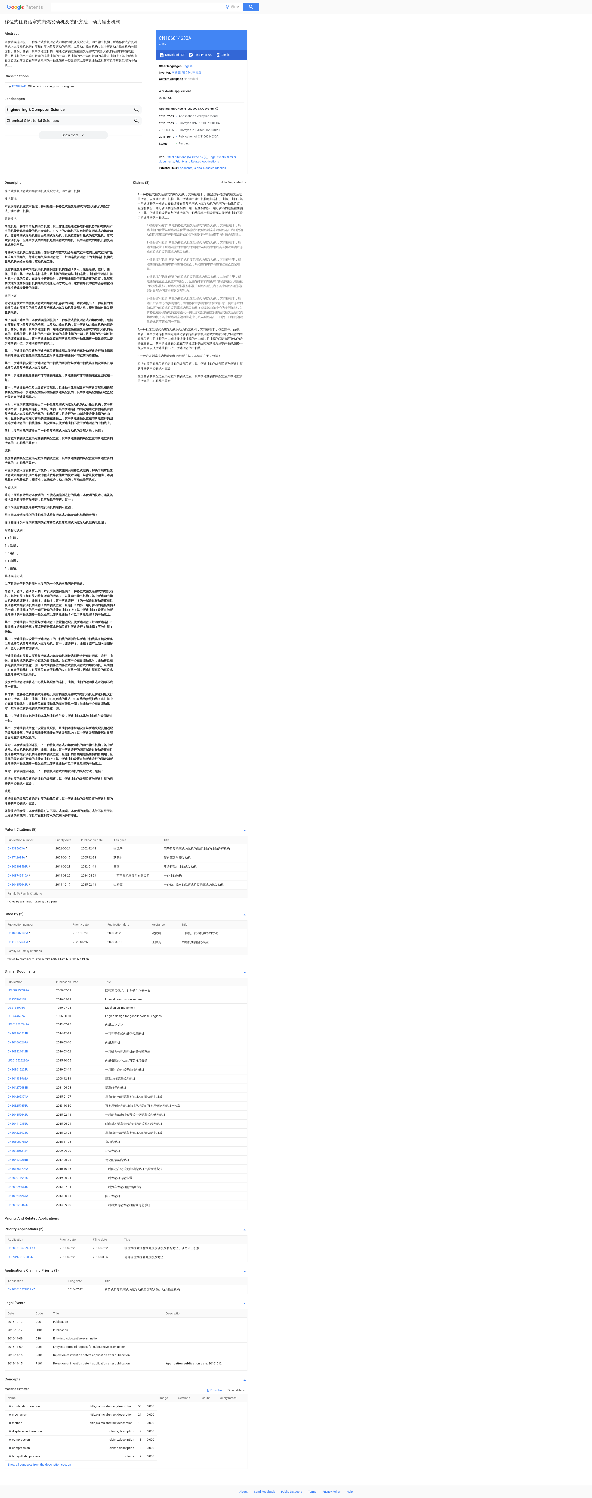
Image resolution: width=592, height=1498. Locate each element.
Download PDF (174, 54)
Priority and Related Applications (197, 161)
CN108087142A (18, 933)
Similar (226, 54)
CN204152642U (18, 884)
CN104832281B (18, 1159)
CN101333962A (18, 1078)
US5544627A (16, 1016)
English (188, 66)
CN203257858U (18, 1105)
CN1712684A (17, 857)
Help (350, 1491)
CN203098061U (18, 1187)
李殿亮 (176, 72)
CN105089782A (18, 1141)
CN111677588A (18, 942)
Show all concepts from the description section (39, 1464)
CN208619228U (18, 1069)
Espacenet (185, 168)
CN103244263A (18, 1196)
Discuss (220, 168)
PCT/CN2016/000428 (21, 1257)
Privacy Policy (331, 1491)
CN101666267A (18, 1042)
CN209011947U (18, 1178)
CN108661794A (18, 1168)
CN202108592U (18, 866)
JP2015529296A (18, 1060)
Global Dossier (204, 168)
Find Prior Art (203, 54)
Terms (312, 1491)
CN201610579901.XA (22, 1248)
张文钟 (186, 72)
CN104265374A (18, 1096)
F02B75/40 (19, 86)
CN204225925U (18, 1132)
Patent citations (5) (178, 157)
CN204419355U (18, 1123)
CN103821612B (18, 1051)
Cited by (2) (199, 157)
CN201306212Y (18, 1150)
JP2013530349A (18, 1024)
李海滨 (196, 72)
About (243, 1491)
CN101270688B (18, 1087)
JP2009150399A (18, 990)
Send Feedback (264, 1491)
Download (217, 1390)
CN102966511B (18, 1033)
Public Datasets (291, 1491)
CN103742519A (18, 875)
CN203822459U (18, 1205)
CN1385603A (17, 848)
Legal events (217, 157)
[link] (41, 86)
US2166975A (16, 1007)
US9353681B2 (17, 999)
